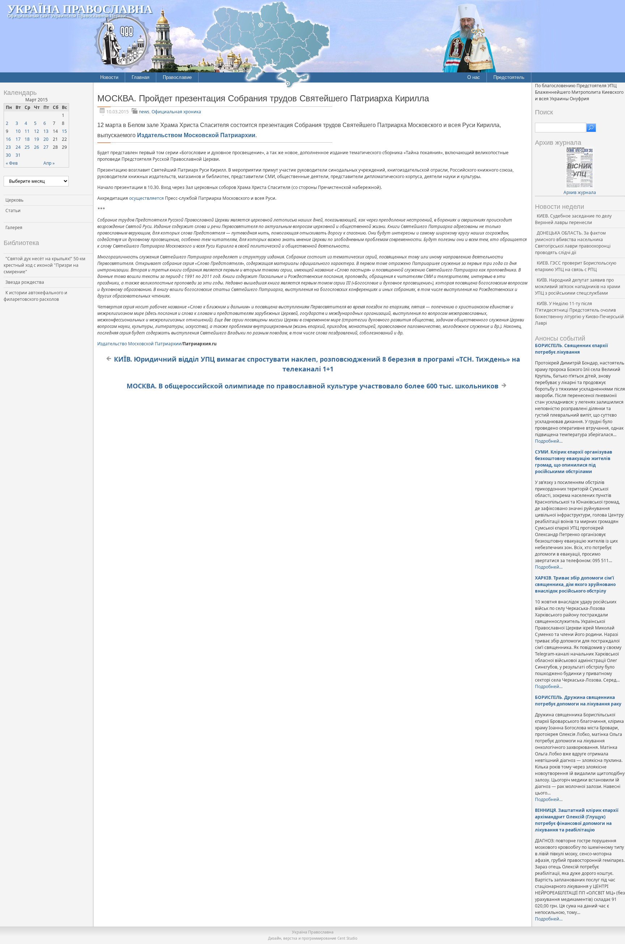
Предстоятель (508, 77)
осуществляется (146, 198)
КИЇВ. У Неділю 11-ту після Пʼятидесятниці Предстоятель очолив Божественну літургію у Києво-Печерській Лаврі (579, 313)
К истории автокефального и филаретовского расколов (35, 296)
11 (27, 131)
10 (18, 131)
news (144, 112)
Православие (177, 77)
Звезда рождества (24, 282)
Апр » (49, 163)
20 (45, 139)
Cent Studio (347, 938)
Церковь (14, 200)
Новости (109, 77)
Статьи (13, 210)
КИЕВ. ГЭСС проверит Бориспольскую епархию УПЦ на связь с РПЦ (575, 266)
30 (8, 155)
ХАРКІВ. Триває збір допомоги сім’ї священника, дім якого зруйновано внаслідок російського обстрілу (575, 584)
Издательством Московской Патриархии (196, 135)
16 (8, 139)
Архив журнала (580, 192)
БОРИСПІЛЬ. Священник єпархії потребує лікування (571, 348)
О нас (473, 77)
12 (36, 131)
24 (18, 147)
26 (36, 147)
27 (45, 147)
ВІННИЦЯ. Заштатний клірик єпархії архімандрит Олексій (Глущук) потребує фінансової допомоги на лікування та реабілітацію (576, 820)
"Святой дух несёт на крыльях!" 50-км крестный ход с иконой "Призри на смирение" (44, 265)
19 (36, 139)
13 (45, 131)
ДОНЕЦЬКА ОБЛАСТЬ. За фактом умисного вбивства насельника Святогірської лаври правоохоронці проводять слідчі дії (573, 243)
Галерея (13, 227)
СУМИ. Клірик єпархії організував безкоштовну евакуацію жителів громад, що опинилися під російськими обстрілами (573, 462)
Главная (140, 77)
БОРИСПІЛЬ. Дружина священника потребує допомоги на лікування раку (578, 700)
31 (18, 155)
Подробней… (548, 441)
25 (27, 147)
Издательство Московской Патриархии (139, 344)
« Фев (12, 163)
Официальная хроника (176, 112)
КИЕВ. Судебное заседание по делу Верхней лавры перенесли (573, 219)
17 (18, 139)
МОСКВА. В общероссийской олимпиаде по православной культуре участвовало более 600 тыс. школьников (312, 386)
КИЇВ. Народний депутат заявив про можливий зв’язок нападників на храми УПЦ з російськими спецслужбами (577, 286)
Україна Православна (79, 8)
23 (8, 147)
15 (64, 131)
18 (27, 139)
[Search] (591, 127)
